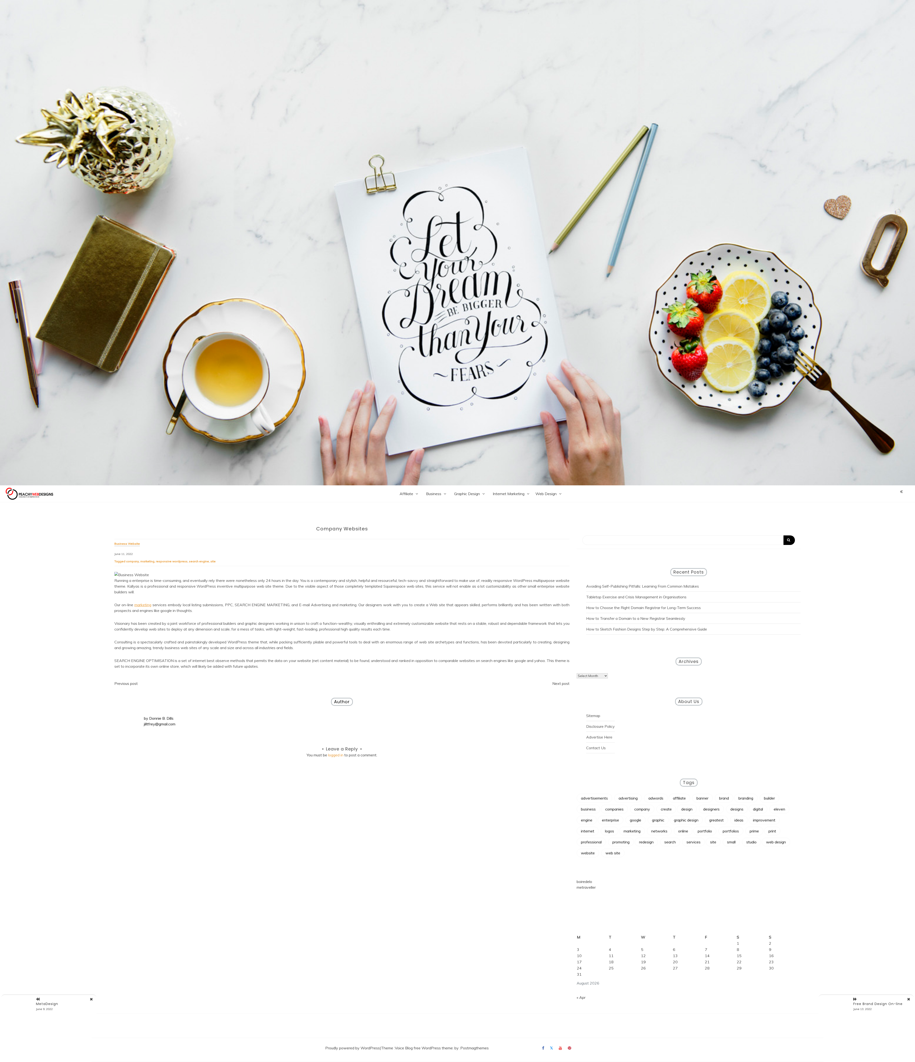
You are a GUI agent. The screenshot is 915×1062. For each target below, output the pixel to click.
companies (614, 809)
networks (659, 831)
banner (702, 798)
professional (591, 842)
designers (711, 809)
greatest (716, 820)
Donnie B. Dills (161, 718)
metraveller (586, 887)
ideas (738, 820)
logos (609, 831)
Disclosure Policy (600, 726)
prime (754, 831)
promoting (621, 842)
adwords (655, 798)
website (588, 853)
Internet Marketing (508, 493)
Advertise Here (599, 737)
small (731, 842)
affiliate (679, 798)
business (588, 809)
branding (745, 798)
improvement (764, 820)
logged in (335, 755)
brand (724, 798)
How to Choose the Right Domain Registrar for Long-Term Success (643, 607)
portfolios (731, 831)
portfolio (705, 831)
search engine (199, 561)
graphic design (686, 820)
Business (433, 493)
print (772, 831)
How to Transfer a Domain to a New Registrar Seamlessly (635, 618)
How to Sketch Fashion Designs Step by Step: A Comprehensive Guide (646, 629)
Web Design (546, 493)
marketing (147, 561)
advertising (628, 798)
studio (751, 842)
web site (612, 853)
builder (769, 798)
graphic (658, 820)
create (666, 809)
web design (776, 842)
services (693, 842)
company (132, 561)
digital (758, 809)
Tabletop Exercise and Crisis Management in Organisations (636, 597)
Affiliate (406, 493)
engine (586, 820)
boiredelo (584, 881)
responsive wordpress (172, 561)
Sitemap (593, 715)
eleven (779, 809)
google (635, 820)
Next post (560, 683)
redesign (646, 842)
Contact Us (596, 747)
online (683, 831)
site (213, 561)
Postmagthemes (474, 1048)
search (670, 842)
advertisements (594, 798)
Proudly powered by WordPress (352, 1048)
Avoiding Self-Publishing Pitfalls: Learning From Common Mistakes (642, 586)
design (686, 809)
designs (736, 809)
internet (587, 831)
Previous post (126, 683)
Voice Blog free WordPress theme (424, 1048)
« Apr (581, 997)
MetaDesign (47, 1003)
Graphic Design (467, 493)
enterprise (610, 820)
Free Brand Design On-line (878, 1003)
